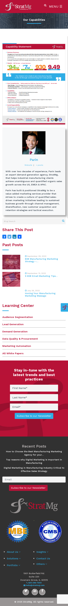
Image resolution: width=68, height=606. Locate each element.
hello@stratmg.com (35, 585)
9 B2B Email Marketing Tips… (41, 276)
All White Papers (13, 353)
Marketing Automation (16, 345)
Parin (34, 160)
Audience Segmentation (17, 317)
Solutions (13, 558)
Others (40, 563)
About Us (13, 551)
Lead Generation (13, 324)
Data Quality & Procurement (20, 338)
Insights (41, 551)
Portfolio (13, 565)
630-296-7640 (35, 583)
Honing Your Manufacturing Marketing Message (40, 294)
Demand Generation (15, 331)
